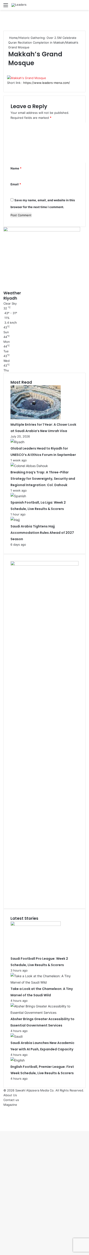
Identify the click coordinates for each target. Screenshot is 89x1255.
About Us (10, 1095)
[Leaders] (18, 5)
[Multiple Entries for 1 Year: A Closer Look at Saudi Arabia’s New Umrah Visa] (35, 418)
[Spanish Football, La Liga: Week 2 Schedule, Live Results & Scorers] (18, 496)
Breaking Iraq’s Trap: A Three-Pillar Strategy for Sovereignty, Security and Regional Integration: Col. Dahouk (42, 478)
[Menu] (5, 7)
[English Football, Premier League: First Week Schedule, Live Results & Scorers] (17, 1060)
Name (15, 168)
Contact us (11, 1100)
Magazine (10, 1104)
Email (15, 184)
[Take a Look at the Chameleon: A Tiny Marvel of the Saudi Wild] (44, 982)
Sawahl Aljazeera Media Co (34, 1090)
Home (13, 38)
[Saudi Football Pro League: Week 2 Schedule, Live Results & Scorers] (35, 925)
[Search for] (83, 7)
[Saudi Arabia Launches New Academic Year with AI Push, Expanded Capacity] (16, 1036)
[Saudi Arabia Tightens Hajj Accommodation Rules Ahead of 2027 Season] (15, 520)
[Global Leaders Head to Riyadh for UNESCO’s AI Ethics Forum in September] (17, 442)
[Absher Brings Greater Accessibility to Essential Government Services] (44, 1012)
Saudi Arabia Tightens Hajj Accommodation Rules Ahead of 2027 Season (42, 532)
